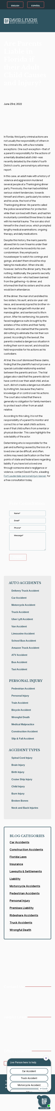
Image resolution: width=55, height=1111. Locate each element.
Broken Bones (19, 800)
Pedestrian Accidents (25, 893)
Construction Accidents (26, 849)
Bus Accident (19, 662)
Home (6, 1024)
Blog (25, 1029)
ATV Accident (19, 655)
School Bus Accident (23, 640)
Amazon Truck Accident (25, 648)
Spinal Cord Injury (21, 758)
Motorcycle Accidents (25, 886)
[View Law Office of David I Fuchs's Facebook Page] (5, 1005)
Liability (15, 879)
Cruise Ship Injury (21, 779)
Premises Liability (22, 908)
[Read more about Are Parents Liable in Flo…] (27, 133)
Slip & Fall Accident (22, 738)
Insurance (16, 864)
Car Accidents (19, 842)
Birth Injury (17, 772)
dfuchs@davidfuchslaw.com (20, 998)
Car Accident (18, 598)
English (15, 6)
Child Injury (18, 786)
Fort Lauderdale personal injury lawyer (25, 476)
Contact (26, 1034)
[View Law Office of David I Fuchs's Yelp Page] (24, 1005)
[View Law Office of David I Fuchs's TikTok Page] (29, 1005)
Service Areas (10, 1039)
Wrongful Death (20, 717)
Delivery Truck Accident (25, 590)
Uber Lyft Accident (22, 619)
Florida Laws (18, 857)
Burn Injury (17, 793)
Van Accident (19, 626)
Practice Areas (10, 1034)
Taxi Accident (19, 669)
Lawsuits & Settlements (26, 871)
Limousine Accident (23, 633)
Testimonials (29, 1024)
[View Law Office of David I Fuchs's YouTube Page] (10, 1005)
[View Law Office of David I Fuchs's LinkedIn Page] (19, 1005)
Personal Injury (20, 695)
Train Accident (19, 703)
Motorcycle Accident (23, 605)
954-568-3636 (14, 993)
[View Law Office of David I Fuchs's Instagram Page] (14, 1005)
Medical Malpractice (22, 724)
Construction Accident (24, 731)
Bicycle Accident (21, 710)
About (7, 1029)
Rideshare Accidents (24, 915)
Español (35, 6)
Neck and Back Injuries (24, 808)
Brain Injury (18, 765)
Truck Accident (20, 612)
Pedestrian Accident (23, 688)
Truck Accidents (21, 922)
